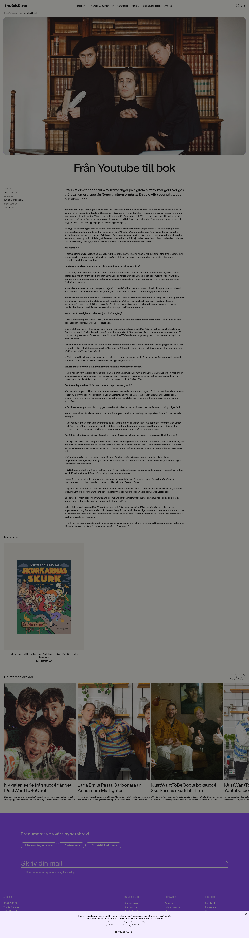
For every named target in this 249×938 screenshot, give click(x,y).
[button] (124, 931)
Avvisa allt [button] (137, 924)
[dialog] (124, 469)
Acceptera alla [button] (117, 924)
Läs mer (159, 918)
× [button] (246, 914)
